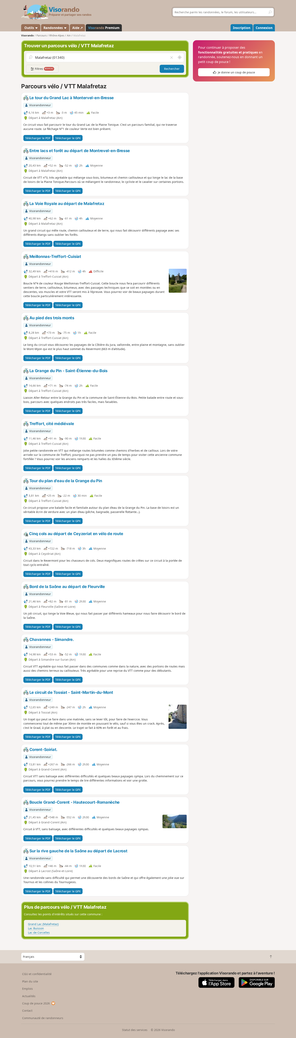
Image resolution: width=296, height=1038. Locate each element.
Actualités (28, 996)
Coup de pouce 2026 (36, 1003)
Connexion (264, 28)
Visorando (27, 35)
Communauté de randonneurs (42, 1018)
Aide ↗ (77, 28)
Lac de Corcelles (39, 932)
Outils (29, 28)
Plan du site (30, 981)
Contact (27, 1010)
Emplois (27, 989)
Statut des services (134, 1030)
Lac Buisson (36, 928)
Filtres (43, 69)
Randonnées (53, 28)
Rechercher (172, 69)
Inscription (241, 28)
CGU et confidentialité (37, 974)
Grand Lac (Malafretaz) (43, 924)
